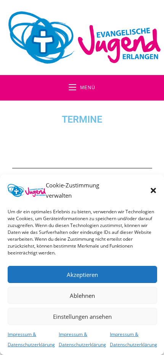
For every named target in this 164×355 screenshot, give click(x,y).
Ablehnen (82, 295)
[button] (153, 190)
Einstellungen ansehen (82, 316)
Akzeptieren (82, 274)
